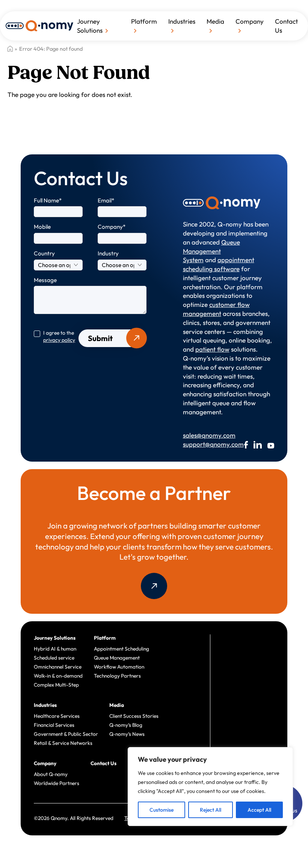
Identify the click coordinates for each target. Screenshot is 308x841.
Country (44, 253)
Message (45, 280)
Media (215, 21)
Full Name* (48, 200)
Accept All (259, 809)
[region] (210, 786)
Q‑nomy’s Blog (125, 725)
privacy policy (59, 340)
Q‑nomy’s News (127, 734)
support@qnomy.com (202, 444)
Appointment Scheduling (121, 648)
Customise (161, 809)
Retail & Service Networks (63, 743)
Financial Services (54, 725)
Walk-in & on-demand (58, 675)
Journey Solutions (90, 25)
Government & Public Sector (66, 734)
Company (250, 21)
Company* (112, 226)
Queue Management (117, 657)
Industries (181, 21)
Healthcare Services (57, 716)
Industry (108, 253)
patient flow (212, 349)
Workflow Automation (119, 666)
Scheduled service (54, 657)
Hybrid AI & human (55, 648)
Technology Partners (117, 675)
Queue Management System (211, 251)
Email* (106, 200)
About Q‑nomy (51, 774)
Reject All (210, 809)
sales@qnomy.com (202, 435)
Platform (144, 21)
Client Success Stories (134, 716)
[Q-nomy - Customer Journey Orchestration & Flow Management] (39, 25)
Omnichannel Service (58, 666)
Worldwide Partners (56, 783)
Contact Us (286, 25)
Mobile (42, 226)
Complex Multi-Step (56, 684)
